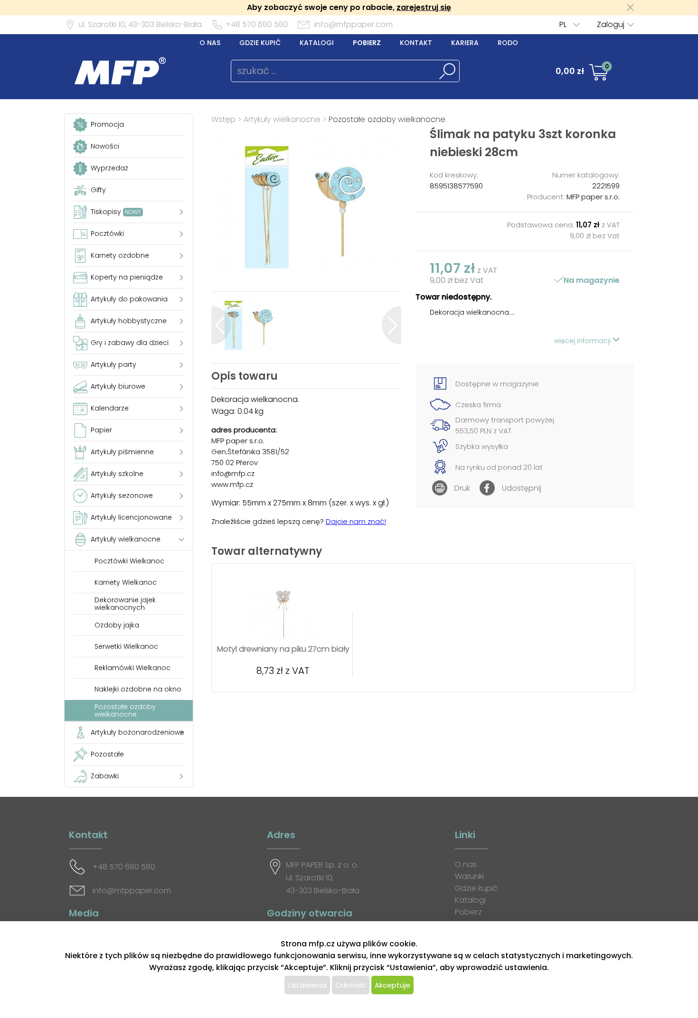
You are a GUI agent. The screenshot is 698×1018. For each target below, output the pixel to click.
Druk (462, 488)
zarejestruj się (423, 7)
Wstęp (223, 119)
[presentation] (221, 325)
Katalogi (317, 42)
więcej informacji (583, 341)
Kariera (465, 42)
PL (562, 24)
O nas (209, 42)
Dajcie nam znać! (356, 521)
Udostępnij (521, 488)
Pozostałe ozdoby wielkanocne (387, 119)
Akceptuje (392, 985)
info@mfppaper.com (353, 24)
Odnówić (350, 985)
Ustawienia (307, 985)
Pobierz (367, 42)
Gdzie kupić (260, 42)
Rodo (508, 42)
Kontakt (416, 42)
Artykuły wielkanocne (283, 119)
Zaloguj (610, 24)
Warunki (469, 876)
